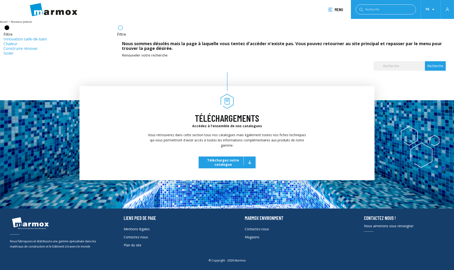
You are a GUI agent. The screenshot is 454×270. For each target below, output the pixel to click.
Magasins (252, 237)
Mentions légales (137, 229)
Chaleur (10, 43)
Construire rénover (21, 48)
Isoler (9, 53)
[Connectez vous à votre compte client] (447, 9)
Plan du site (132, 245)
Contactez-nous (136, 237)
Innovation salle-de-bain (25, 39)
